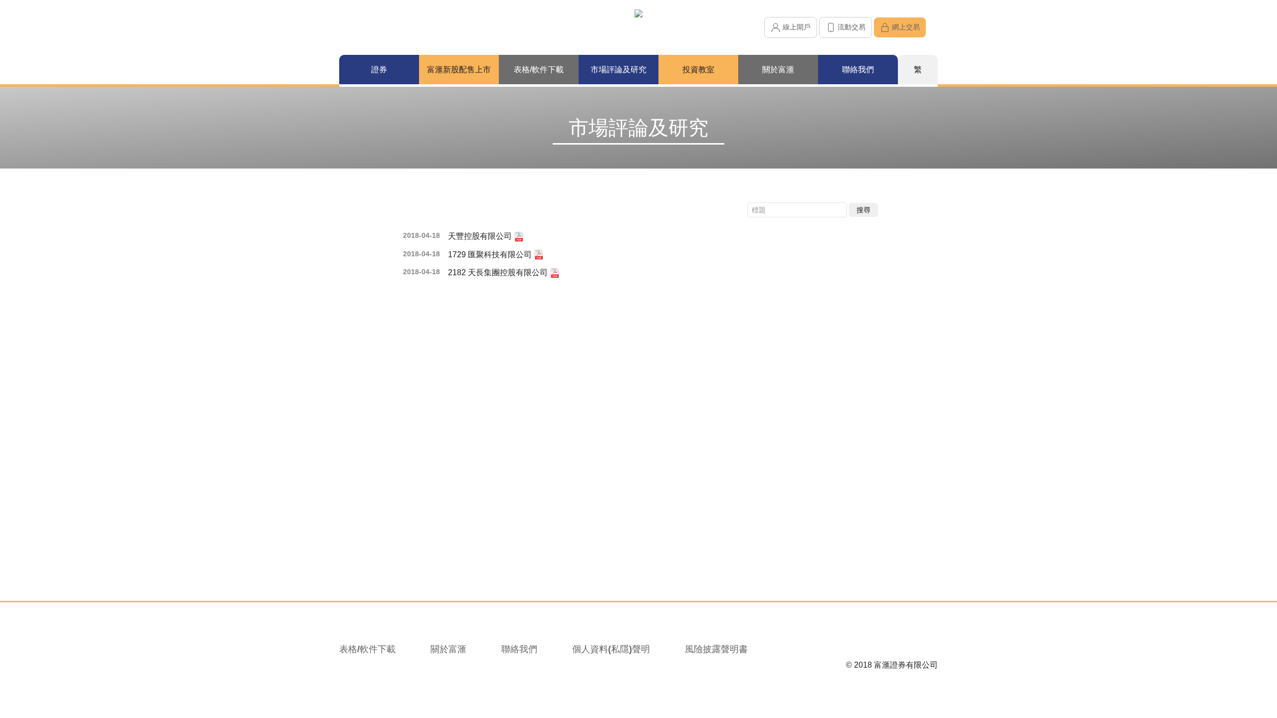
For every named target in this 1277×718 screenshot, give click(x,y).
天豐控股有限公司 (481, 236)
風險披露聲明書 (716, 649)
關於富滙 (448, 649)
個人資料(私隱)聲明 (611, 649)
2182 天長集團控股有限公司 (499, 272)
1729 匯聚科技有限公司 (491, 254)
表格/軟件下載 (367, 649)
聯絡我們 (519, 649)
